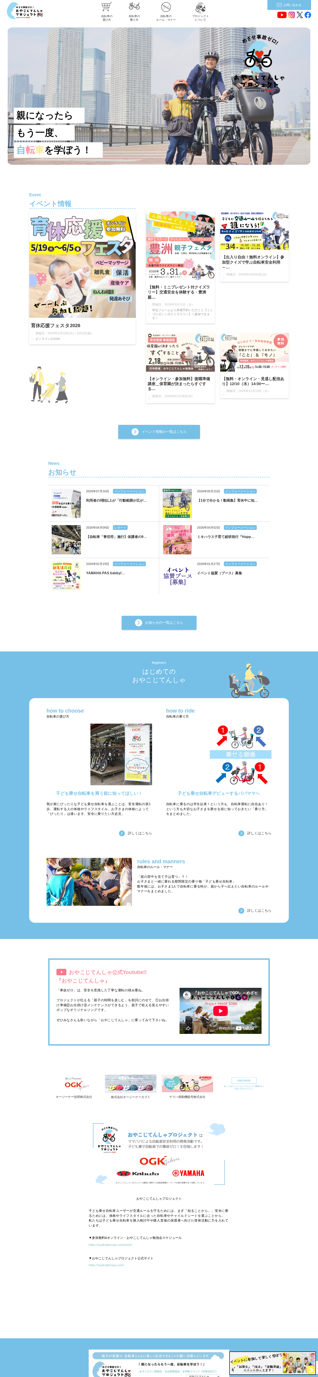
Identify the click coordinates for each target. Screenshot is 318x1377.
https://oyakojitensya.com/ (106, 1265)
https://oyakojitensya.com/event (110, 1244)
